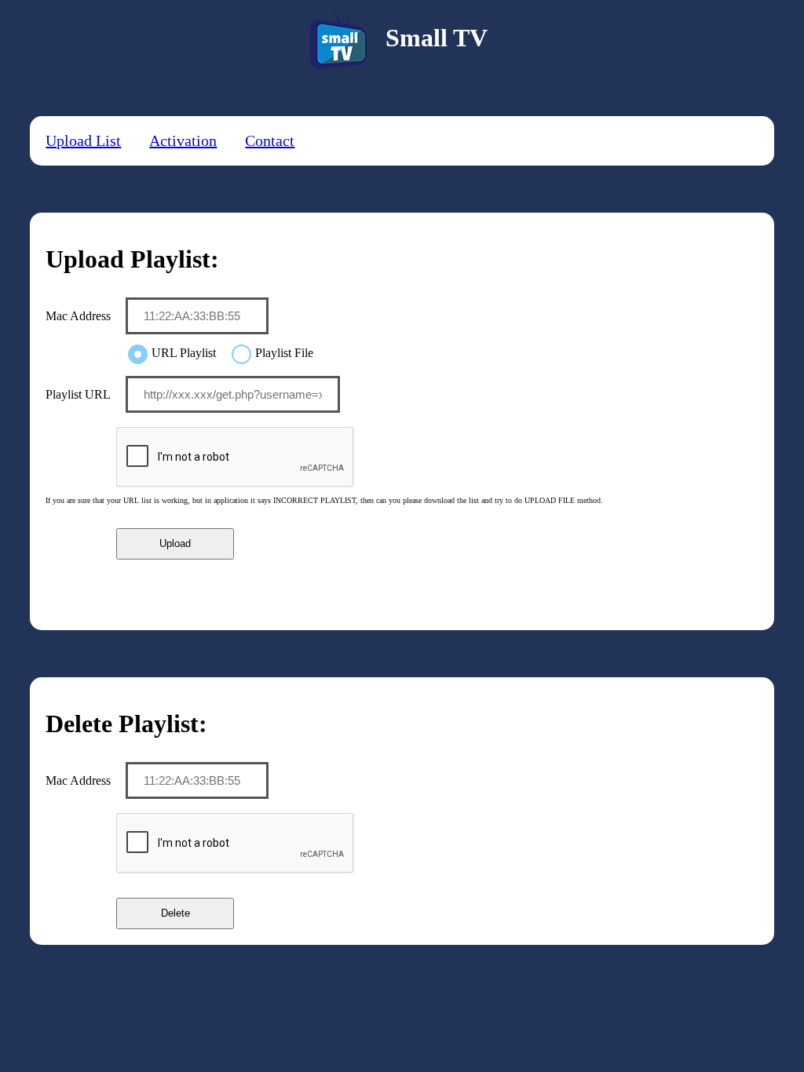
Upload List (83, 140)
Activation (183, 140)
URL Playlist (184, 352)
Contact (269, 140)
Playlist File (284, 352)
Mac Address (78, 316)
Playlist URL (78, 394)
